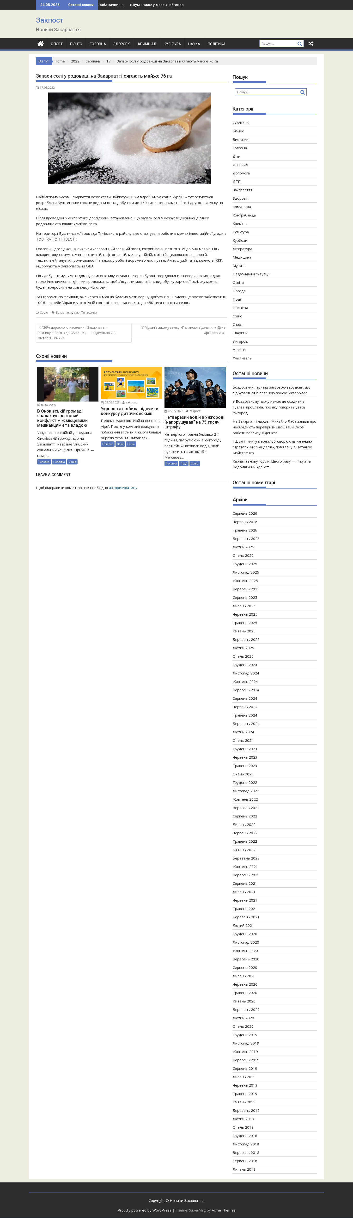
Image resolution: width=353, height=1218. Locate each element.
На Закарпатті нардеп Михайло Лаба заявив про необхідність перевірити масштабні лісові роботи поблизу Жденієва (274, 427)
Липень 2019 (244, 1076)
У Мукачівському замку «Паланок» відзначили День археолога (183, 330)
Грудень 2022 (245, 782)
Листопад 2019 (246, 1043)
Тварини (240, 332)
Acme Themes (224, 1210)
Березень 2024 (246, 723)
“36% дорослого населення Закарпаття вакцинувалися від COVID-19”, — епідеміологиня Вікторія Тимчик (77, 332)
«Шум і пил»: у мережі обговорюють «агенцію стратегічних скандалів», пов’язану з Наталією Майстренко (272, 447)
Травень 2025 (245, 622)
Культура (172, 44)
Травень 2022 (245, 841)
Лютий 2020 (243, 1017)
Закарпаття (64, 312)
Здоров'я (240, 198)
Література (242, 248)
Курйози (240, 240)
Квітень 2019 (244, 1102)
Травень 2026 (245, 530)
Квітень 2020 (244, 1001)
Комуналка (242, 206)
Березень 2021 (246, 917)
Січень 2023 (243, 774)
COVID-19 (241, 122)
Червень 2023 (245, 757)
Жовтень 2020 (245, 950)
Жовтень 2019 (245, 1051)
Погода (239, 290)
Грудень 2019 (245, 1034)
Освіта (238, 282)
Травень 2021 (245, 908)
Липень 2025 (244, 605)
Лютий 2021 (243, 925)
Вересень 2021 (246, 874)
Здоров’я (121, 44)
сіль (76, 312)
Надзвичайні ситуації (251, 274)
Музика (239, 265)
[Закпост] (40, 43)
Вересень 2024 (246, 689)
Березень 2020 (246, 1009)
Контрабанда (244, 215)
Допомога (241, 173)
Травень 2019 (245, 1093)
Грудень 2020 (245, 933)
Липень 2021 (244, 891)
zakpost (131, 402)
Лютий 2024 (243, 732)
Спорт (57, 44)
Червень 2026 (245, 521)
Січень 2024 (243, 740)
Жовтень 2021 (245, 866)
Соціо (44, 312)
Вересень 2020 (246, 959)
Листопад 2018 (246, 1144)
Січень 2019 (243, 1127)
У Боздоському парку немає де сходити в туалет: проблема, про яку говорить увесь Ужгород (269, 407)
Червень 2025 (245, 614)
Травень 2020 (245, 992)
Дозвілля (240, 164)
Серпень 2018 (245, 1160)
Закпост (50, 20)
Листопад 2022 (246, 790)
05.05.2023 (112, 402)
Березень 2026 (246, 538)
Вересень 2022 (246, 807)
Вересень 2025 (246, 589)
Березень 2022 (246, 858)
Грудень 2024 (245, 664)
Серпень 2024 (245, 698)
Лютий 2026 (243, 546)
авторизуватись (123, 487)
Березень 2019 (246, 1110)
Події (120, 444)
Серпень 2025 (245, 597)
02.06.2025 (48, 405)
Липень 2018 (244, 1169)
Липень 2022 (244, 824)
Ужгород (240, 341)
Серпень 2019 (245, 1068)
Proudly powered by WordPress (144, 1210)
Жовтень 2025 (245, 580)
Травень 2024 (245, 715)
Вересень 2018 (246, 1152)
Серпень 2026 (245, 513)
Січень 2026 (243, 555)
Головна (98, 44)
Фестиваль (242, 358)
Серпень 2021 (245, 883)
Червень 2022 (245, 832)
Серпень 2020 (245, 967)
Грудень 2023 (245, 748)
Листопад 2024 (246, 673)
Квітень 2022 (244, 849)
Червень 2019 (245, 1085)
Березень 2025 (246, 639)
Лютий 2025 (243, 647)
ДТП (237, 181)
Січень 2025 (243, 656)
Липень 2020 (244, 975)
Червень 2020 (245, 984)
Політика (216, 44)
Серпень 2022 (245, 816)
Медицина (242, 257)
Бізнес (76, 44)
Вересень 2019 (246, 1059)
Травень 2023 (245, 765)
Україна (239, 349)
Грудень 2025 (245, 563)
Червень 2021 (245, 900)
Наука (194, 44)
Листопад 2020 (246, 942)
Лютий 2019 (243, 1118)
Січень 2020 (243, 1026)
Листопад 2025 (246, 572)
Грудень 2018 (245, 1135)
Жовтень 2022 (245, 799)
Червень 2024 (245, 706)
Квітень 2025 (244, 631)
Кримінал (147, 44)
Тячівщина (89, 312)
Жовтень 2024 (245, 681)
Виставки (241, 139)
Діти (236, 156)
